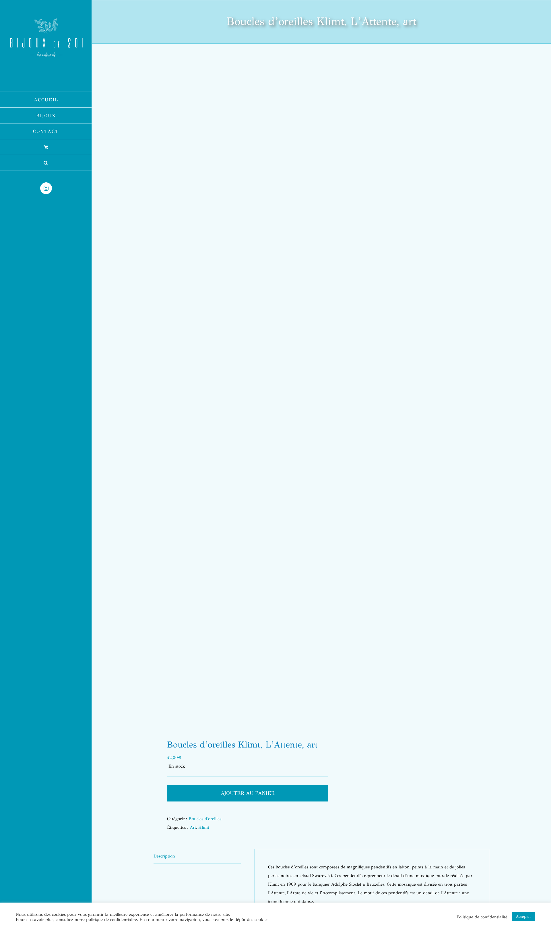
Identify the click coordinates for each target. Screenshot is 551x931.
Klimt (203, 827)
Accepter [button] (523, 916)
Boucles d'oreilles (205, 818)
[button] (46, 163)
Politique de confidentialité (482, 917)
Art (193, 827)
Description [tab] (164, 856)
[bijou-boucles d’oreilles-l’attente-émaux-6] (234, 393)
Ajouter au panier (248, 793)
